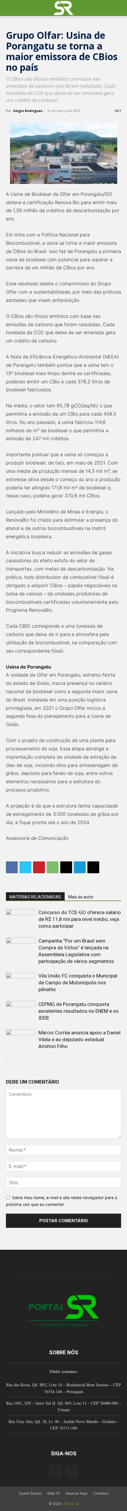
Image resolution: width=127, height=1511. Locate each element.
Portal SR (71, 1503)
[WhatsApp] (52, 867)
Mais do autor (81, 897)
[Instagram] (55, 1471)
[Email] (66, 867)
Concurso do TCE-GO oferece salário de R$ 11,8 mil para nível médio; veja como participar (79, 919)
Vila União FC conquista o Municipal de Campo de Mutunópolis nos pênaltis (77, 982)
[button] (10, 8)
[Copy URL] (93, 867)
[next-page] (19, 1061)
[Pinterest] (39, 867)
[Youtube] (71, 1472)
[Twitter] (25, 867)
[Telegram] (80, 867)
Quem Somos (30, 1493)
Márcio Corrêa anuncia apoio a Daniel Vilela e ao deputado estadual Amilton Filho (79, 1039)
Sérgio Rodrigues (28, 110)
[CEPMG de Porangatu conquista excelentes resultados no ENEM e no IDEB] (20, 1011)
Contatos (100, 1493)
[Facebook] (12, 867)
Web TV (53, 1493)
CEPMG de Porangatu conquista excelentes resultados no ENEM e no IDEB (78, 1011)
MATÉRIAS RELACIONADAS (35, 897)
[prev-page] (9, 1061)
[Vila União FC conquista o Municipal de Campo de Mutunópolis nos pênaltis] (20, 982)
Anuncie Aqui (76, 1493)
